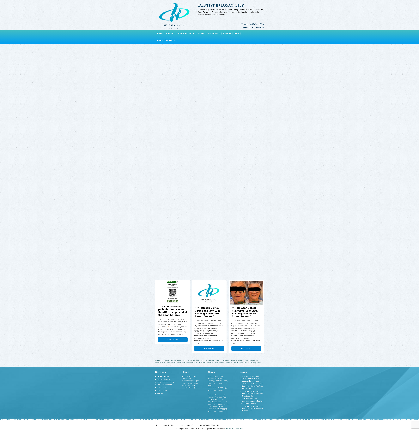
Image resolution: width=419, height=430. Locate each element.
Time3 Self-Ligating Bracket (252, 362)
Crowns (232, 360)
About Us (170, 33)
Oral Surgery (161, 387)
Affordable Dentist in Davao (199, 360)
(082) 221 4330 (256, 24)
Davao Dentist (174, 360)
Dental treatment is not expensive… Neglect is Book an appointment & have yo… (252, 401)
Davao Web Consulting (234, 429)
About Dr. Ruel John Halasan (174, 425)
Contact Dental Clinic (167, 40)
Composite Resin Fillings (165, 382)
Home (160, 33)
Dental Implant (162, 390)
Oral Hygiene (225, 360)
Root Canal (244, 360)
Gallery (201, 33)
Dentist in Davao (184, 360)
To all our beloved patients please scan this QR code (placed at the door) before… (172, 310)
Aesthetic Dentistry (214, 360)
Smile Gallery (214, 33)
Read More (172, 340)
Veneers (238, 360)
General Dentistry (163, 376)
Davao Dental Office (207, 425)
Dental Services (185, 33)
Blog (236, 33)
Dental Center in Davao (173, 362)
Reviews (227, 33)
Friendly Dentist (160, 362)
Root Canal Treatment (164, 385)
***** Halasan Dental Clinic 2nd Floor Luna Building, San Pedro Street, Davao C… (207, 312)
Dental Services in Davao (189, 362)
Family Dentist (253, 360)
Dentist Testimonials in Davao (223, 362)
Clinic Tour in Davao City (205, 362)
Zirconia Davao (238, 362)
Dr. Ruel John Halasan (162, 360)
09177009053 (257, 27)
